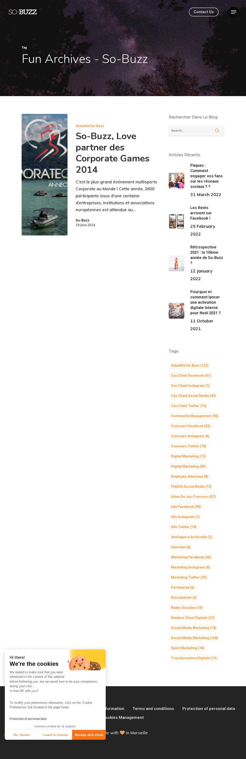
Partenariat (182, 587)
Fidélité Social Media (191, 486)
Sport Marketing (187, 648)
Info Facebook (186, 507)
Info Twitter (184, 527)
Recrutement (184, 597)
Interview (181, 547)
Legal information (107, 708)
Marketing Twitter (189, 577)
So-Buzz (82, 220)
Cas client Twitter (189, 406)
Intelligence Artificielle (191, 537)
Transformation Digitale (194, 658)
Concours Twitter (188, 446)
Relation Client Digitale (193, 618)
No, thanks (21, 735)
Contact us (204, 12)
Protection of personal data (28, 719)
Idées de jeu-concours (193, 497)
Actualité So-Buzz (90, 126)
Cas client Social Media (193, 396)
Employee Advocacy (189, 476)
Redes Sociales (187, 608)
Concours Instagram (190, 436)
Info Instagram (185, 517)
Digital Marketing (188, 456)
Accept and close (89, 735)
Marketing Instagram (190, 567)
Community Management (194, 416)
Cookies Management (123, 717)
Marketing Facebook (191, 557)
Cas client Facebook (191, 375)
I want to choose (55, 735)
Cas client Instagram (190, 386)
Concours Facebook (190, 426)
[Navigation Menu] (233, 12)
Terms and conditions (153, 708)
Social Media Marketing (193, 628)
